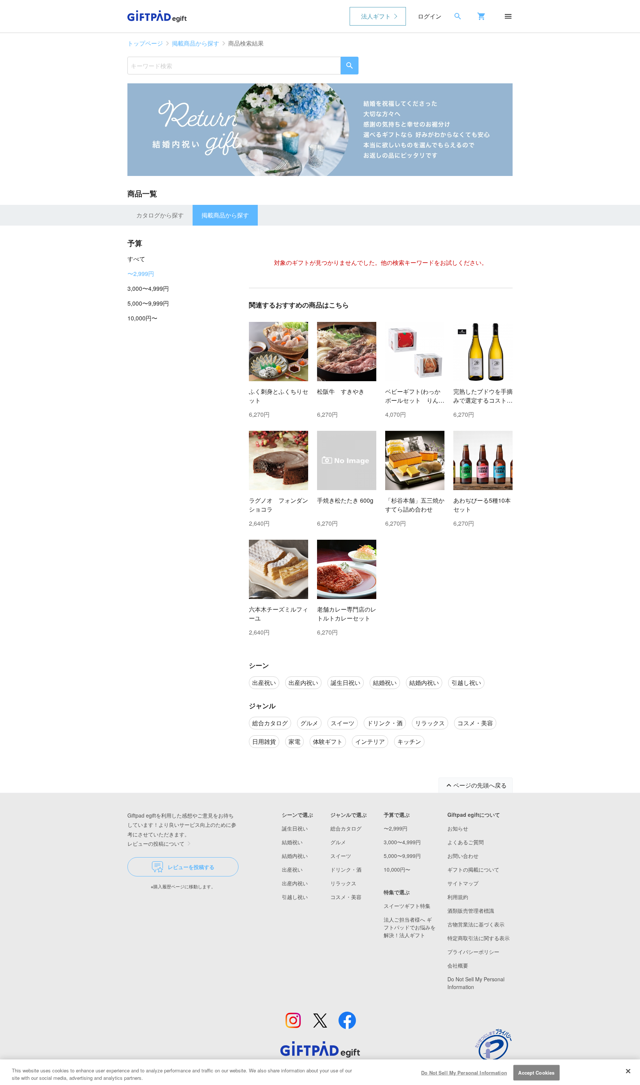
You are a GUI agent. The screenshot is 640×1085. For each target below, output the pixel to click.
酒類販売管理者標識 (470, 910)
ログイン (429, 16)
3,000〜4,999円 (148, 288)
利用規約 (457, 897)
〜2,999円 (140, 273)
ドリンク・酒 (345, 869)
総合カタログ (345, 828)
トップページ (145, 43)
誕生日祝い (295, 828)
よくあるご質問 (465, 842)
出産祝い (292, 869)
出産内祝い (295, 883)
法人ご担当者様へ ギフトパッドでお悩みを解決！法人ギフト (410, 927)
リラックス (343, 883)
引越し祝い (295, 897)
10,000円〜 (142, 318)
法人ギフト (376, 16)
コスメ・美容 (345, 897)
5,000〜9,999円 (148, 303)
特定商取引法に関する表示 (478, 938)
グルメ (338, 842)
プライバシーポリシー (473, 951)
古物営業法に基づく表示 (475, 924)
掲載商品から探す (195, 43)
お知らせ (457, 828)
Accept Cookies (536, 1072)
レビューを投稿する (191, 867)
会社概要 (457, 965)
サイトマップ (463, 883)
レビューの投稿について (155, 843)
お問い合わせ (463, 855)
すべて (136, 258)
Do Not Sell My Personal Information (464, 1072)
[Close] (628, 1071)
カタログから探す (160, 215)
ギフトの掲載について (473, 869)
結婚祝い (292, 842)
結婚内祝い (295, 855)
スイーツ (340, 855)
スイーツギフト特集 (407, 905)
